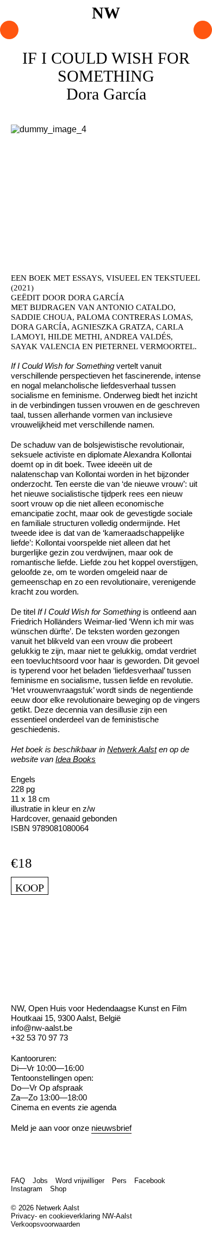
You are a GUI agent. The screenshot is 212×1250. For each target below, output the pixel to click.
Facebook (149, 1181)
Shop (58, 1189)
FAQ (18, 1181)
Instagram (26, 1189)
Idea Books (75, 759)
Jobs (40, 1181)
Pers (119, 1181)
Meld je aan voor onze (71, 1128)
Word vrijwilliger (79, 1181)
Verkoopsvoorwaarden (45, 1224)
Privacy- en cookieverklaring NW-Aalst (71, 1216)
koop (29, 888)
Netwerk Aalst (132, 749)
